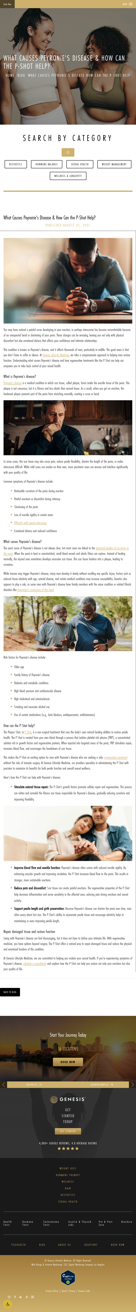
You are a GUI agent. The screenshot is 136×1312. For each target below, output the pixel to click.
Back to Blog (10, 992)
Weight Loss (68, 1168)
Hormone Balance (47, 164)
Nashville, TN (34, 1084)
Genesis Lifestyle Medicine (56, 354)
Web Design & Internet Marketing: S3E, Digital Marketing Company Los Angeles (68, 1264)
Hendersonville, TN (102, 1084)
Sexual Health (80, 164)
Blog (21, 75)
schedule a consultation (34, 963)
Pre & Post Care (106, 1223)
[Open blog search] (68, 152)
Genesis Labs (84, 1291)
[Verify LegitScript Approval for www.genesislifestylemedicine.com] (68, 1277)
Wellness (68, 1181)
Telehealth (18, 1244)
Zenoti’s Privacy (68, 1291)
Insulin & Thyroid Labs (79, 1223)
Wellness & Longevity (68, 176)
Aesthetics (15, 164)
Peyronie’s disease (13, 382)
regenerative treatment (115, 757)
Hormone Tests (27, 1223)
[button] (7, 1304)
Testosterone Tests (51, 1223)
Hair (68, 1188)
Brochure (126, 1222)
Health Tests (8, 1223)
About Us (64, 1244)
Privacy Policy (52, 1291)
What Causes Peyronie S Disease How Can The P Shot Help (79, 75)
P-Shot (28, 732)
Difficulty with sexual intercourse (30, 522)
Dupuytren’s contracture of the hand (36, 589)
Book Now (7, 4)
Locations (91, 1244)
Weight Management (114, 164)
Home (10, 75)
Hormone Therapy (68, 1175)
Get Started (68, 1131)
